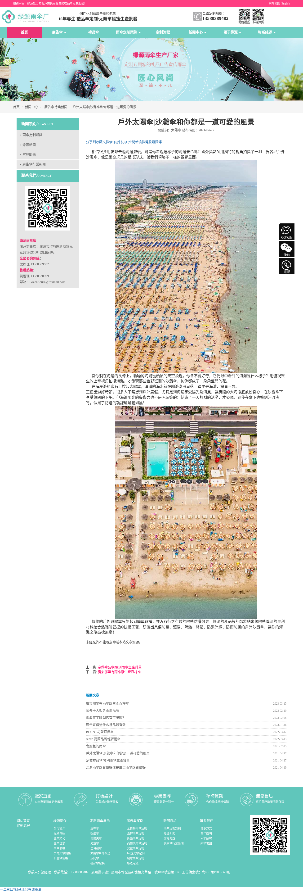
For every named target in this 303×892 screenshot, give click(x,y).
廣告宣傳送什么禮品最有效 (106, 725)
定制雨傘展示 (100, 821)
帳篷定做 (132, 863)
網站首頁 (23, 821)
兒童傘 (94, 843)
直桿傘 (94, 828)
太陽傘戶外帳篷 (100, 853)
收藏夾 (101, 142)
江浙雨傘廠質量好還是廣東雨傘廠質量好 (116, 767)
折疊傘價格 (61, 858)
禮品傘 (93, 32)
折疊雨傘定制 (135, 838)
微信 (109, 142)
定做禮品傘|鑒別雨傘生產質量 (119, 667)
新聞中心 (196, 32)
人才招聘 (206, 838)
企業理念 (59, 843)
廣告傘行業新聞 (55, 107)
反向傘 (94, 858)
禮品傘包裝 (97, 863)
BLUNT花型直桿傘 (100, 732)
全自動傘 (96, 848)
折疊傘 (94, 833)
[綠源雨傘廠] (26, 16)
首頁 (24, 32)
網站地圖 (274, 3)
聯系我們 (206, 821)
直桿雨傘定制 (135, 833)
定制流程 (163, 32)
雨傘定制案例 (127, 32)
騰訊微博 (155, 142)
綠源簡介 (60, 821)
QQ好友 (118, 142)
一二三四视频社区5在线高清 (20, 889)
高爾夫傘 (96, 838)
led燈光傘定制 (136, 853)
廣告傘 (58, 32)
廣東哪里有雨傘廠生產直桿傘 (119, 672)
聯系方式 (206, 828)
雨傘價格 (59, 848)
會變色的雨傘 (96, 746)
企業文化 (59, 838)
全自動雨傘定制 (137, 828)
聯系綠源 (265, 32)
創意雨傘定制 (135, 858)
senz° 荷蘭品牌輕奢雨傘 (103, 739)
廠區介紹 (59, 833)
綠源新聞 (29, 145)
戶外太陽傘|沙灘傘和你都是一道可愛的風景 (104, 107)
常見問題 (29, 154)
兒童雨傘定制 (135, 848)
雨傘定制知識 (32, 135)
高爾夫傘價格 (62, 853)
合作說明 (206, 833)
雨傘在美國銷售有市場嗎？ (106, 718)
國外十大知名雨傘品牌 (102, 710)
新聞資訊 (170, 821)
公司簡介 (59, 828)
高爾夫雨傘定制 (137, 843)
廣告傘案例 (135, 821)
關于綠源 (231, 32)
